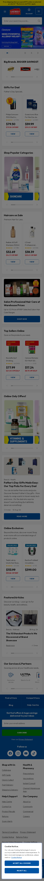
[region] (22, 861)
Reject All (22, 871)
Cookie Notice (16, 857)
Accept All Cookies (22, 863)
